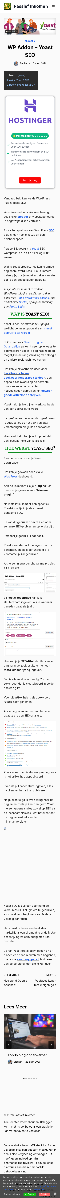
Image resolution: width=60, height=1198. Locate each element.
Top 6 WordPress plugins (33, 297)
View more (39, 1189)
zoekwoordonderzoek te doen (24, 377)
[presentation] (30, 1031)
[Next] (51, 1045)
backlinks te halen (16, 373)
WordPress (11, 476)
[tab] (23, 1078)
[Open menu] (53, 6)
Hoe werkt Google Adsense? (15, 980)
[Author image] (16, 63)
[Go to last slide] (9, 1045)
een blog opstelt (28, 959)
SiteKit (23, 302)
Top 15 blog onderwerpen (28, 1055)
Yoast (35, 248)
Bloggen (30, 41)
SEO (51, 230)
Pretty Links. (17, 306)
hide (21, 75)
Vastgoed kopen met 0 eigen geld (45, 980)
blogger (22, 216)
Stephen (24, 63)
